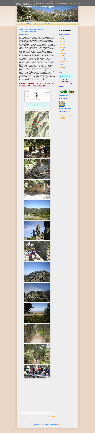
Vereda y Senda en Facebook (66, 115)
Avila (61, 42)
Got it (78, 3)
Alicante (61, 39)
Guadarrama (62, 52)
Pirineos (61, 58)
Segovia (61, 62)
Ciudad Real (62, 44)
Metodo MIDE (63, 118)
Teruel (61, 66)
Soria (61, 64)
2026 (61, 36)
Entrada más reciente (24, 416)
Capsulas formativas (64, 114)
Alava (61, 38)
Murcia (61, 55)
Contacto (36, 23)
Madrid (61, 53)
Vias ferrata (27, 23)
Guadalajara (62, 50)
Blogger (59, 424)
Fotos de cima (46, 23)
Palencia (61, 56)
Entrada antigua (51, 416)
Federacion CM (63, 117)
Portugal (61, 59)
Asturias (61, 41)
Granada (62, 47)
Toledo (61, 67)
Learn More (73, 3)
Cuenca (61, 45)
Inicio (20, 23)
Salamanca (62, 61)
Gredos (61, 49)
